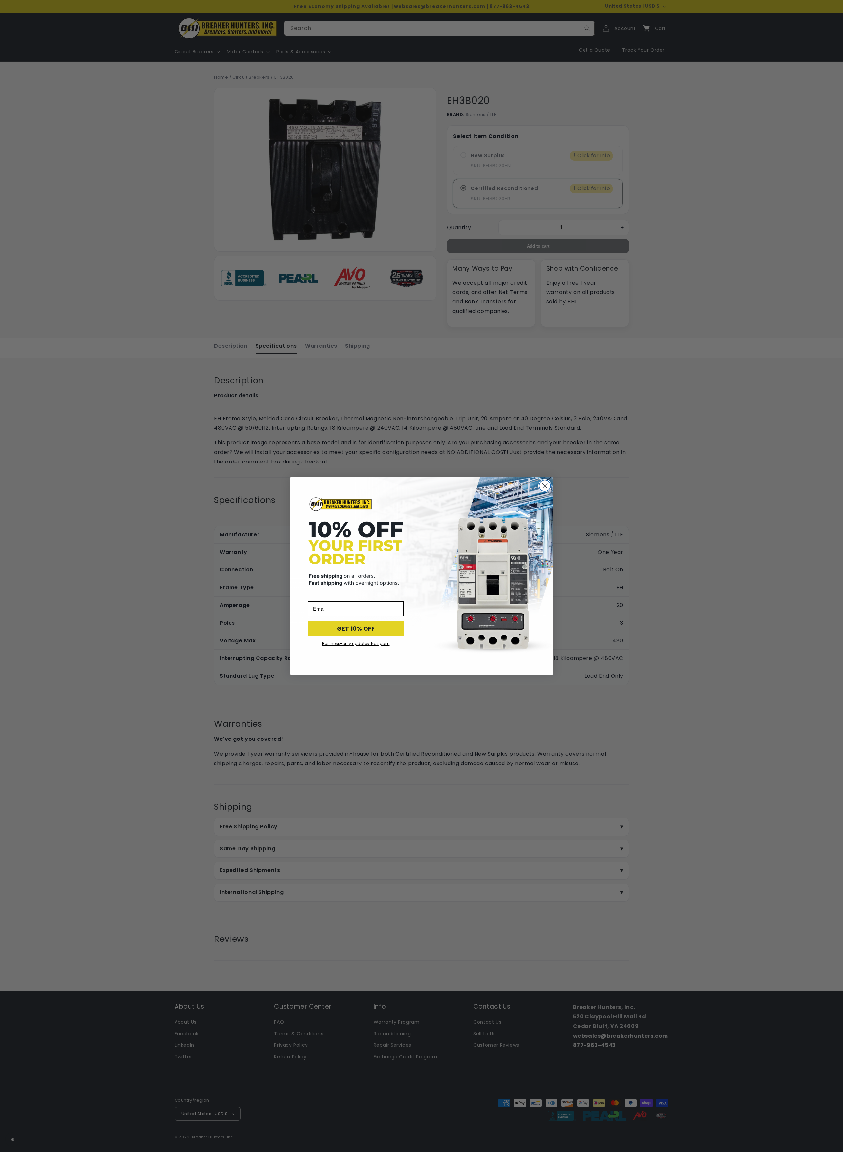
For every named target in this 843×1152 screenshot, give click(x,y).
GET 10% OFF (356, 628)
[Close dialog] (545, 485)
